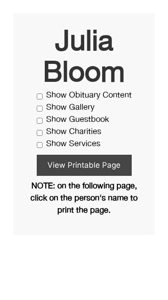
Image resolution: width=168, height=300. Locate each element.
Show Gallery (70, 108)
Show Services (73, 144)
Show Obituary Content (89, 96)
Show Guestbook (77, 120)
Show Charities (73, 132)
